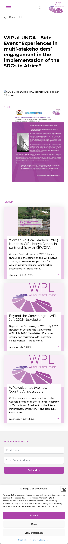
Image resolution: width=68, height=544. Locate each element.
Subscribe (34, 470)
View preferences (34, 532)
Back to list (15, 17)
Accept (34, 515)
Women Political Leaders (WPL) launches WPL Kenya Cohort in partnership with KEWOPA (33, 244)
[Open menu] (8, 7)
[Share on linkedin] (8, 133)
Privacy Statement (40, 540)
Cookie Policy (24, 540)
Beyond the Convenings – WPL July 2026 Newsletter (33, 317)
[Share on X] (8, 116)
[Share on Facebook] (8, 125)
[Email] (8, 141)
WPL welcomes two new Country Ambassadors (28, 389)
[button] (63, 488)
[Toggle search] (40, 8)
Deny (34, 524)
